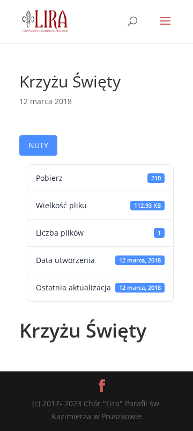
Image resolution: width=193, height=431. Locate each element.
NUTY (38, 145)
